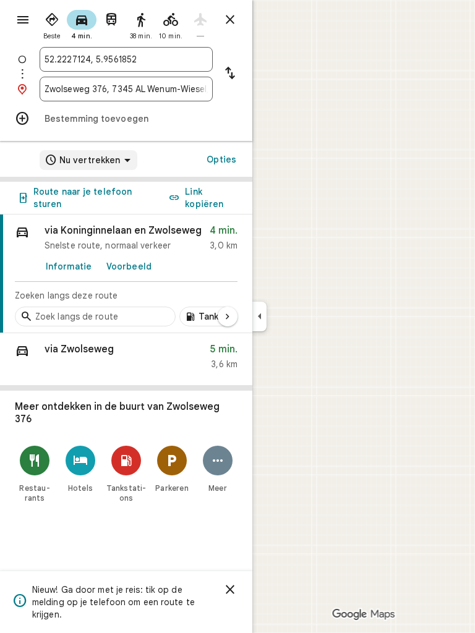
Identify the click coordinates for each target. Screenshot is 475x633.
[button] (126, 359)
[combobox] (126, 59)
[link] (126, 274)
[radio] (52, 23)
